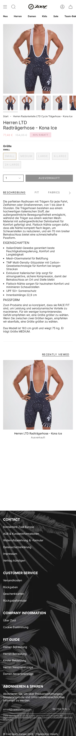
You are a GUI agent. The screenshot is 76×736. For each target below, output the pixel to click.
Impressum (10, 553)
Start (5, 116)
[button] (13, 7)
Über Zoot (9, 620)
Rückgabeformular (15, 600)
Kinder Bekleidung (14, 660)
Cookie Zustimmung (15, 627)
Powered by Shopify (47, 734)
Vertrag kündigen (14, 560)
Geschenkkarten (13, 593)
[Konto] (62, 7)
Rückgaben (10, 587)
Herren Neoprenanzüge (18, 667)
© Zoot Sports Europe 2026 (18, 734)
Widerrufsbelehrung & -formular (23, 540)
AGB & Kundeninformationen (21, 533)
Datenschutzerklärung (17, 547)
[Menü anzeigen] (5, 7)
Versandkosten (12, 580)
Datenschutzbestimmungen (55, 717)
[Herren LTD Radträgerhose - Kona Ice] (38, 395)
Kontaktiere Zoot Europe (18, 526)
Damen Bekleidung (15, 647)
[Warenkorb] (70, 7)
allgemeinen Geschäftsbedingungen (20, 717)
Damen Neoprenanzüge (18, 673)
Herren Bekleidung (15, 653)
